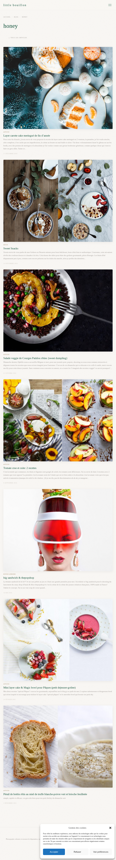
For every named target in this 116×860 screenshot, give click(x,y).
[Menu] (110, 5)
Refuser (77, 852)
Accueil (6, 17)
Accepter (54, 852)
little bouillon (15, 5)
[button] (110, 827)
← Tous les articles (17, 37)
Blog (16, 17)
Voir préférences (100, 852)
